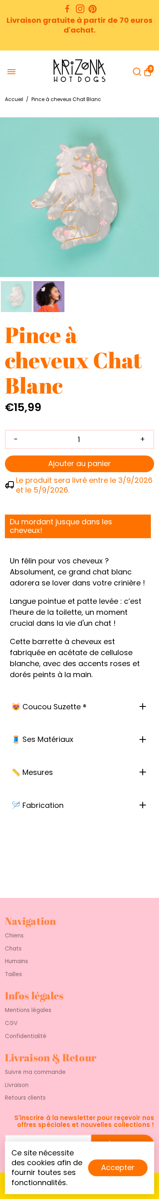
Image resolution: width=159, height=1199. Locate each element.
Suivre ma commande (35, 1072)
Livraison (17, 1085)
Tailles (13, 974)
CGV (11, 1023)
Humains (16, 961)
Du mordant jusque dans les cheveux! (61, 526)
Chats (13, 949)
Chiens (14, 936)
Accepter (118, 1167)
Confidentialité (25, 1036)
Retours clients (25, 1098)
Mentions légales (28, 1010)
